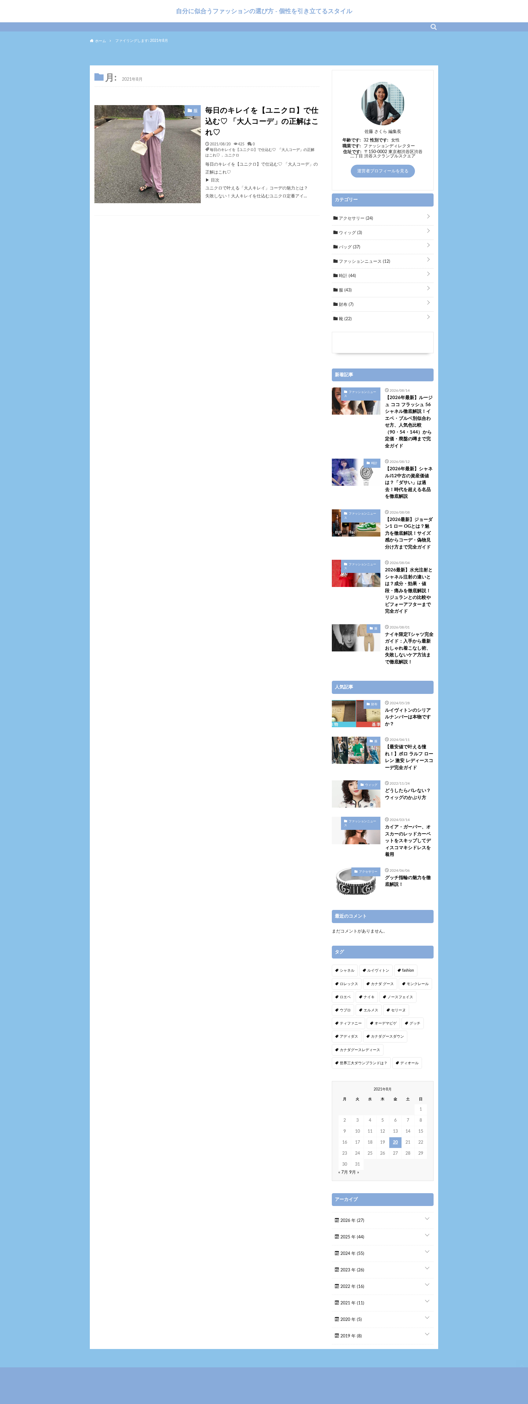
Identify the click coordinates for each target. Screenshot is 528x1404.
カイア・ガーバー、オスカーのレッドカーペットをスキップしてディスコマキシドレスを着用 (408, 841)
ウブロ (345, 1010)
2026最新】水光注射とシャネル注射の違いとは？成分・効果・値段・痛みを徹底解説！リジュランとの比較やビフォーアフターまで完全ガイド (409, 591)
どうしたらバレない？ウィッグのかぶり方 (408, 794)
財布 (346, 304)
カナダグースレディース (360, 1050)
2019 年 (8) (350, 1336)
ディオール (409, 1063)
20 (395, 1142)
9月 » (354, 1172)
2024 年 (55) (351, 1254)
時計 (347, 276)
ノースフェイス (400, 997)
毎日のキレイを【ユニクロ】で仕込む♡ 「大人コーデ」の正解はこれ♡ (262, 121)
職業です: (352, 146)
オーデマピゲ (386, 1023)
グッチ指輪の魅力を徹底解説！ (408, 881)
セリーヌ (398, 1010)
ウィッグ (350, 233)
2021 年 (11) (351, 1303)
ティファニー (351, 1023)
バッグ (349, 247)
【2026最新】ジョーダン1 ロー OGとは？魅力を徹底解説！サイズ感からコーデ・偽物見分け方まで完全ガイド (409, 533)
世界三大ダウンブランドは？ (363, 1063)
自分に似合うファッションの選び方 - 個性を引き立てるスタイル (264, 11)
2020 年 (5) (350, 1320)
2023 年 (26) (351, 1270)
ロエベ (345, 997)
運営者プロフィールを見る (383, 171)
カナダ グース (382, 984)
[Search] (433, 26)
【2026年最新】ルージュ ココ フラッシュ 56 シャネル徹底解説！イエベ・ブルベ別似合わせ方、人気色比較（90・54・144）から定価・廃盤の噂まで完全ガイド (409, 421)
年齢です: (352, 140)
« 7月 (343, 1172)
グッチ (414, 1023)
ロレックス (349, 984)
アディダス (349, 1036)
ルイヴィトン (378, 970)
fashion (408, 970)
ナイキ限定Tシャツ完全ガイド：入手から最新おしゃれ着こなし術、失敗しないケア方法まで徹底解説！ (409, 648)
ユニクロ (232, 155)
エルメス (371, 1010)
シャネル (347, 970)
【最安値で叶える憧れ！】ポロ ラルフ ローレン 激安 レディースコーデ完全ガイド (409, 757)
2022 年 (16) (351, 1287)
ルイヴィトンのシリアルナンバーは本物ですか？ (408, 717)
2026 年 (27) (351, 1221)
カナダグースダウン (387, 1036)
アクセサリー (355, 218)
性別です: (379, 140)
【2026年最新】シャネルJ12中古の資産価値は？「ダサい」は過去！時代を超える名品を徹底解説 (409, 483)
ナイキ (369, 997)
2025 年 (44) (351, 1237)
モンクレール (418, 984)
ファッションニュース (364, 261)
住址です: (352, 152)
